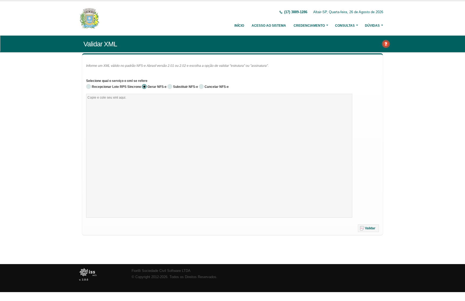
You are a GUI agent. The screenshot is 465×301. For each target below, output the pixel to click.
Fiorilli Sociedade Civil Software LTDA (161, 271)
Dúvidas (372, 25)
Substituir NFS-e (185, 87)
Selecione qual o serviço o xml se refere (116, 81)
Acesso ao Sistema (269, 25)
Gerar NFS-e (157, 87)
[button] (368, 228)
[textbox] (219, 156)
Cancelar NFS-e (217, 87)
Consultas (345, 25)
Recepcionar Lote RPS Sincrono (116, 87)
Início (239, 25)
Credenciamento (309, 25)
